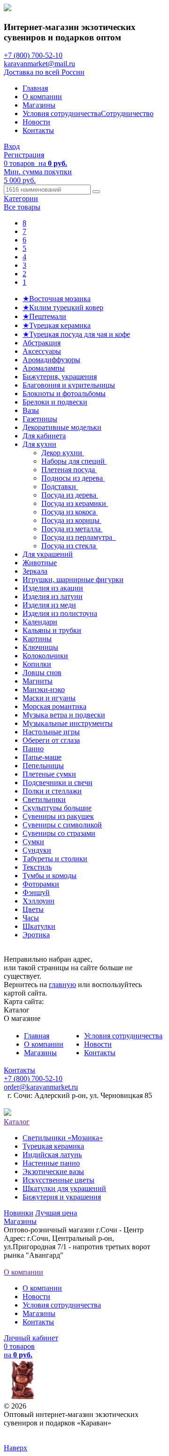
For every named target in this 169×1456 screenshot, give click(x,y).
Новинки (18, 1213)
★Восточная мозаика (57, 299)
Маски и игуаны (49, 698)
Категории (21, 198)
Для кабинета (44, 436)
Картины (37, 639)
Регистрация (24, 155)
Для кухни (39, 444)
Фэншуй (36, 892)
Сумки (33, 842)
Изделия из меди (49, 605)
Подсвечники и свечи (57, 782)
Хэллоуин (38, 901)
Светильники (44, 799)
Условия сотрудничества (62, 113)
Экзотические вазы (53, 1172)
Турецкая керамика (53, 1146)
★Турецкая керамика (57, 325)
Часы (31, 918)
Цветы (33, 909)
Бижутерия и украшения (62, 1197)
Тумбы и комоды (50, 876)
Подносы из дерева (73, 478)
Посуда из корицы (71, 520)
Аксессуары (42, 351)
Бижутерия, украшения (60, 377)
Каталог (17, 1122)
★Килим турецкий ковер (63, 307)
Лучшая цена (56, 1213)
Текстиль (37, 867)
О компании (42, 97)
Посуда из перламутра (78, 537)
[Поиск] (96, 191)
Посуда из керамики (74, 503)
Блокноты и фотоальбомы (64, 393)
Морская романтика (54, 706)
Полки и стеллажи (52, 791)
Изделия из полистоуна (60, 613)
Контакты (38, 130)
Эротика (36, 935)
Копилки (37, 664)
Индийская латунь (52, 1155)
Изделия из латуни (53, 596)
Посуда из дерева (69, 495)
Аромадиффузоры (51, 360)
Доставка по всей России (44, 72)
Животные (40, 563)
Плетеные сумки (49, 774)
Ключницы (40, 647)
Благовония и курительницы (69, 385)
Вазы (31, 410)
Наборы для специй (74, 461)
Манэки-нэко (44, 689)
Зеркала (35, 571)
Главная (35, 88)
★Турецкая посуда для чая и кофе (76, 334)
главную (62, 985)
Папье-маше (42, 757)
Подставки (59, 487)
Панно (33, 749)
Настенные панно (51, 1163)
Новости (36, 122)
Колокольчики (45, 656)
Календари (40, 622)
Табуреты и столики (55, 859)
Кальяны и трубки (52, 630)
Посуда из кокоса (69, 512)
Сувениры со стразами (59, 833)
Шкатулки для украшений (64, 1188)
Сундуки (37, 850)
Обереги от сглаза (51, 740)
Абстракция (42, 343)
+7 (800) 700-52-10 (33, 55)
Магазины (39, 105)
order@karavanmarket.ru (41, 1087)
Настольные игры (51, 732)
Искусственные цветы (58, 1180)
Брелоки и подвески (55, 402)
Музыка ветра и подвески (64, 715)
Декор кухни (62, 453)
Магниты (38, 681)
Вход (12, 146)
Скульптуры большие (57, 808)
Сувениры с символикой (62, 825)
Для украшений (48, 554)
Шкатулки (39, 926)
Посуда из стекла (69, 546)
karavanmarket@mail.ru (39, 64)
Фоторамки (41, 884)
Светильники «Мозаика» (63, 1138)
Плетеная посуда (69, 470)
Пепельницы (43, 766)
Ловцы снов (42, 673)
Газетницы (40, 419)
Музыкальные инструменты (68, 723)
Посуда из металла (71, 529)
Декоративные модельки (62, 427)
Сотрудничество (127, 113)
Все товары (22, 207)
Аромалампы (44, 368)
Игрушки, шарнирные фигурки (73, 580)
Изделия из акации (53, 588)
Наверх (15, 1448)
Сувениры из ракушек (58, 816)
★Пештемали (44, 316)
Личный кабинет (31, 1338)
